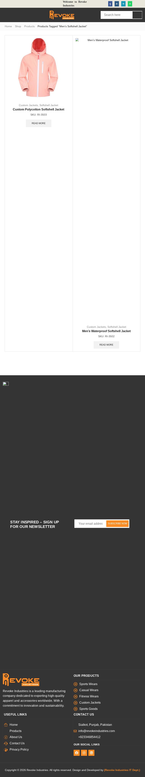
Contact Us (84, 714)
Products (29, 26)
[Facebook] (110, 3)
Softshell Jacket (48, 105)
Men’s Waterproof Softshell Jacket (106, 331)
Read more (39, 123)
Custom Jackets (28, 105)
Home (8, 26)
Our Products (86, 675)
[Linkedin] (123, 3)
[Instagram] (117, 3)
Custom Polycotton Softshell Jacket (38, 109)
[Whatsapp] (130, 3)
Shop (18, 26)
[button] (4, 15)
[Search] (137, 15)
